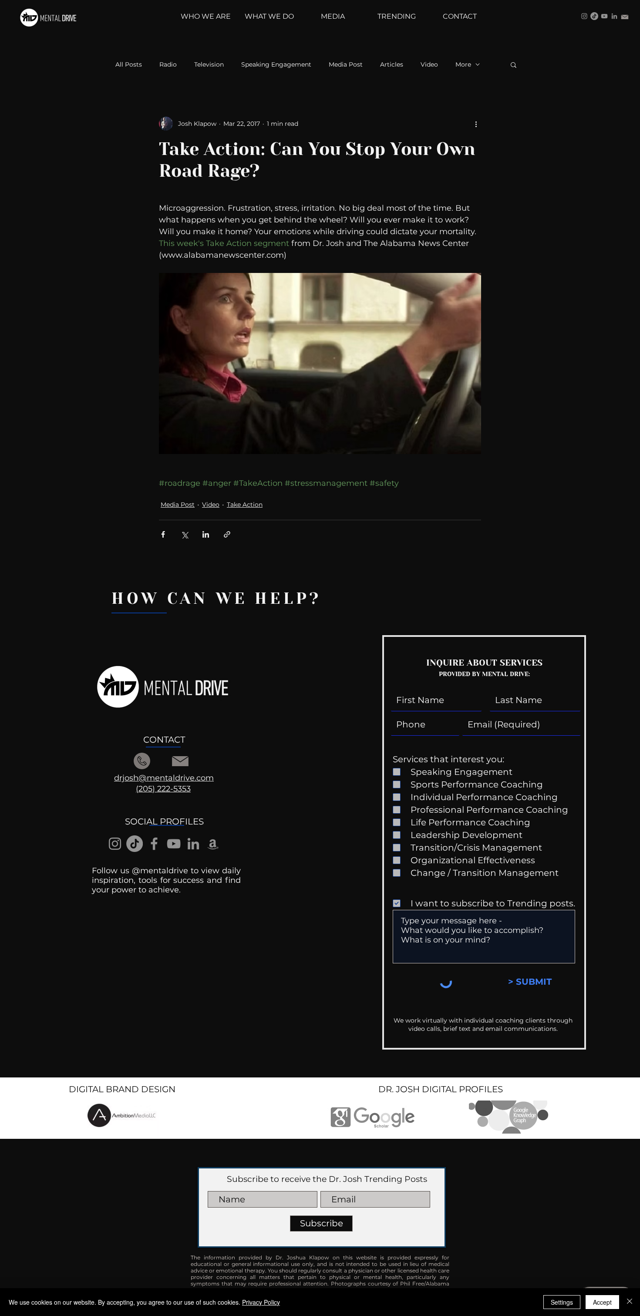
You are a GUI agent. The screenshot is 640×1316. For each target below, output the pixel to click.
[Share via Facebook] (163, 534)
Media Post (346, 64)
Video (429, 64)
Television (209, 64)
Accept (602, 1302)
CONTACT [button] (164, 739)
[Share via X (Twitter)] (184, 534)
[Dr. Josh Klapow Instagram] (584, 16)
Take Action (245, 504)
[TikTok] (594, 16)
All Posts (128, 64)
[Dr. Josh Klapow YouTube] (604, 16)
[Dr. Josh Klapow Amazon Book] (213, 843)
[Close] (629, 1302)
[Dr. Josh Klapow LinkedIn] (614, 16)
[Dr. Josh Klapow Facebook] (154, 843)
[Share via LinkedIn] (206, 534)
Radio (168, 64)
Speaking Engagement (276, 64)
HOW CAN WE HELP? (216, 598)
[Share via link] (227, 534)
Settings (562, 1302)
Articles (391, 64)
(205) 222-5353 (163, 789)
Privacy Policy (261, 1302)
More (463, 64)
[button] (513, 64)
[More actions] (476, 123)
